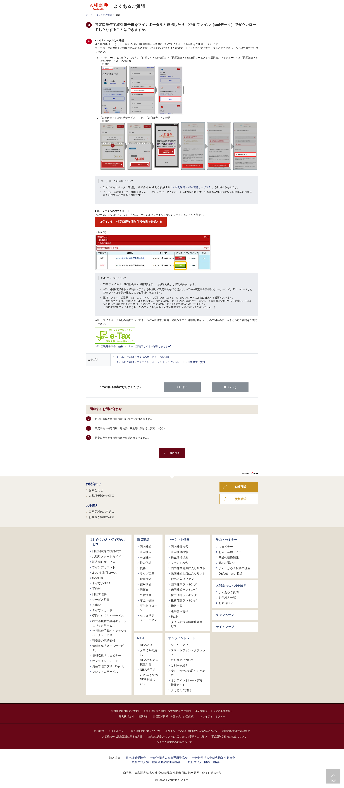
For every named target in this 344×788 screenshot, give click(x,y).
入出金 (96, 604)
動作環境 (99, 731)
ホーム (89, 15)
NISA (140, 638)
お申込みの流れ (148, 652)
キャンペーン (225, 615)
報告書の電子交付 (103, 640)
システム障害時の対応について (174, 742)
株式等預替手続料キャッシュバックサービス (109, 623)
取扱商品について (182, 660)
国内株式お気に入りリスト (188, 568)
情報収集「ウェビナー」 (108, 655)
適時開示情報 (179, 611)
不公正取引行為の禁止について (229, 736)
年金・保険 (147, 600)
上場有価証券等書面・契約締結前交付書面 (167, 710)
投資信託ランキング (184, 600)
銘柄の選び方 (227, 562)
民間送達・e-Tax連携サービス (192, 187)
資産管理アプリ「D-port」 (109, 666)
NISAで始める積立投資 (149, 662)
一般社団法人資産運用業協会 (169, 757)
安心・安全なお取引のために (188, 673)
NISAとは (146, 644)
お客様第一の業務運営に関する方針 (122, 736)
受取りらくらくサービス (108, 615)
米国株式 (145, 552)
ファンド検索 (179, 562)
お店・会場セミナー (231, 552)
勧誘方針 (143, 716)
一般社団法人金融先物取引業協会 (213, 757)
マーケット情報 (179, 539)
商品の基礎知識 (229, 557)
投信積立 (145, 578)
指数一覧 (176, 605)
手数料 (96, 588)
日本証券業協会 (136, 757)
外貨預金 (145, 595)
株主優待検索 (179, 557)
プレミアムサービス (105, 671)
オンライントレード (105, 660)
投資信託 (145, 562)
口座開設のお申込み (101, 511)
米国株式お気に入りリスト (188, 573)
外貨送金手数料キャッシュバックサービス (109, 633)
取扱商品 (143, 539)
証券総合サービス (103, 561)
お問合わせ (93, 484)
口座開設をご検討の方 (106, 551)
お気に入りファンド (184, 578)
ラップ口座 (147, 573)
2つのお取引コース (104, 572)
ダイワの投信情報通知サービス (188, 624)
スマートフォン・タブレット (188, 652)
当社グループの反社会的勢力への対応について (191, 731)
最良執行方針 (126, 716)
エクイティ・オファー (212, 716)
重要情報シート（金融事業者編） (214, 710)
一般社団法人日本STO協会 (202, 762)
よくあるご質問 (104, 15)
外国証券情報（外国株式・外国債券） (174, 716)
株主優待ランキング (184, 595)
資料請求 (241, 498)
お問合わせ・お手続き (231, 585)
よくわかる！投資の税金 (234, 568)
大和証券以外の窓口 (101, 495)
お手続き (92, 505)
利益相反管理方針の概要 (236, 731)
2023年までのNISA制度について (149, 679)
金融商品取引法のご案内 (125, 710)
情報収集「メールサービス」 (108, 648)
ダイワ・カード (102, 610)
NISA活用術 (147, 669)
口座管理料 (99, 594)
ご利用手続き (179, 665)
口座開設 (241, 486)
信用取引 (145, 584)
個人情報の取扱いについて (146, 731)
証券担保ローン (148, 608)
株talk (174, 616)
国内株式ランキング (184, 584)
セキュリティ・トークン (148, 617)
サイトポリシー (117, 731)
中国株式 (145, 557)
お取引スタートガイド (106, 556)
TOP (333, 780)
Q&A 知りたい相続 (230, 573)
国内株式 (145, 546)
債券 (143, 568)
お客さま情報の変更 (101, 517)
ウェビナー (226, 546)
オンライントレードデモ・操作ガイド (188, 682)
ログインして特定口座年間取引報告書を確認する (130, 221)
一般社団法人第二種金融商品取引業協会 (155, 762)
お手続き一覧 (227, 597)
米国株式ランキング (184, 589)
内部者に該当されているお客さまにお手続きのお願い (177, 736)
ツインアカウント (103, 567)
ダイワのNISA (101, 583)
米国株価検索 (179, 552)
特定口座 (98, 578)
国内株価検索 (179, 546)
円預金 (144, 589)
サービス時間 (100, 599)
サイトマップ (225, 627)
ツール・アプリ (181, 644)
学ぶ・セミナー (226, 539)
